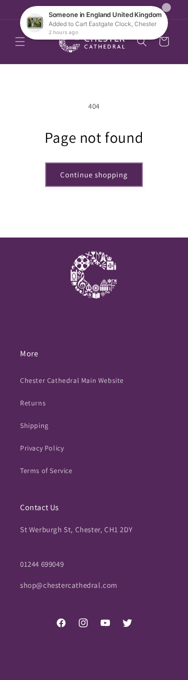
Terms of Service (46, 470)
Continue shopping (94, 174)
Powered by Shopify (141, 671)
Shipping (34, 425)
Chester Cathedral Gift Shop (78, 671)
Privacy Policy (42, 447)
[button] (20, 42)
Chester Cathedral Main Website (72, 380)
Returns (33, 402)
